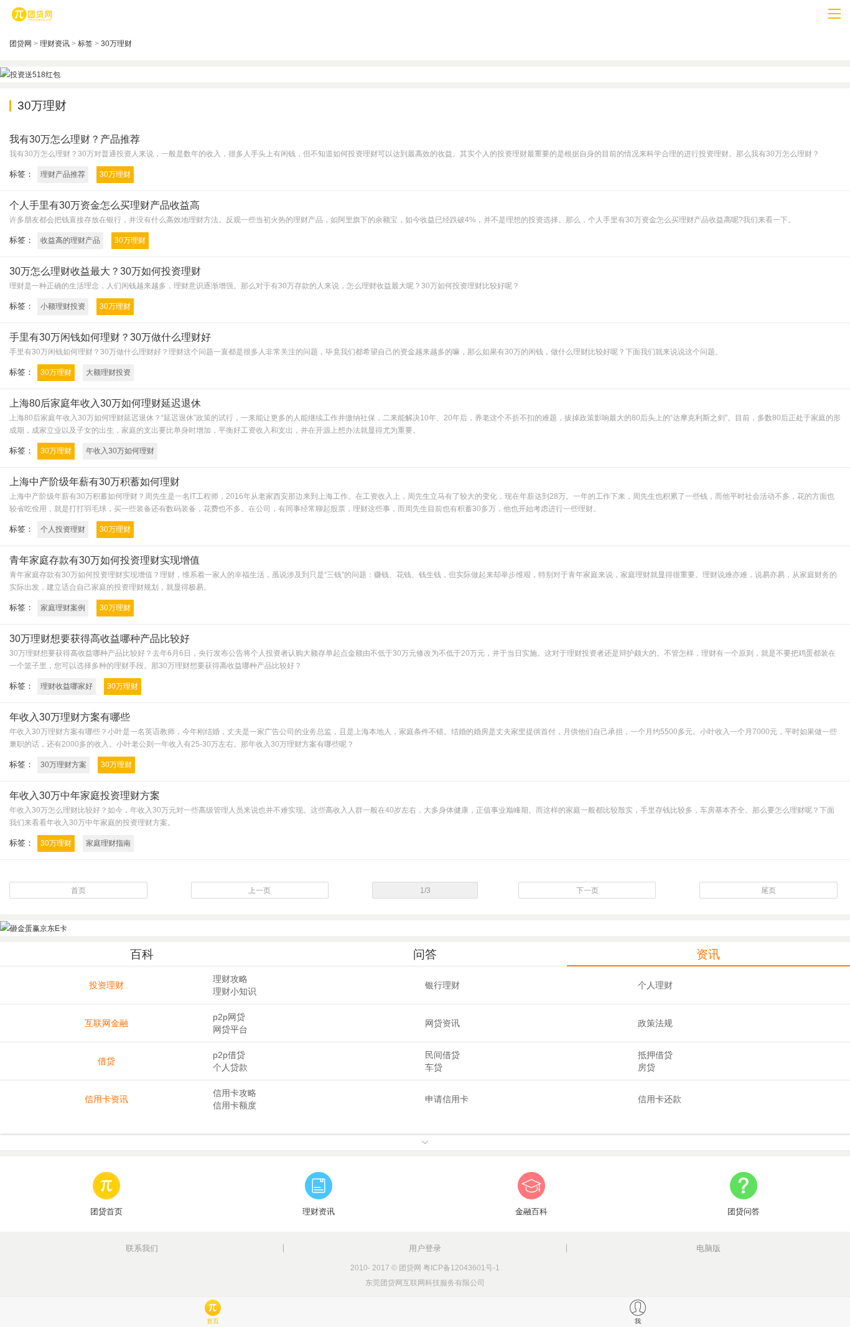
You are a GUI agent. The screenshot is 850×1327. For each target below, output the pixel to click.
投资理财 (106, 985)
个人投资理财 (62, 529)
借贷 (106, 1061)
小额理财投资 (62, 306)
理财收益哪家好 (66, 686)
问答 (425, 954)
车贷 (433, 1067)
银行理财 (442, 985)
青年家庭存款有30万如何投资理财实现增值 (104, 560)
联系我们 (142, 1248)
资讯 (708, 954)
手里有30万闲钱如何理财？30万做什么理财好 (110, 337)
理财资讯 (55, 43)
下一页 (587, 890)
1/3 (425, 890)
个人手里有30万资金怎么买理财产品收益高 (104, 205)
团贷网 (20, 43)
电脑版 (708, 1248)
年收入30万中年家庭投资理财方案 (84, 795)
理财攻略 (230, 979)
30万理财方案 (63, 764)
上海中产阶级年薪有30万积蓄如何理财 (94, 481)
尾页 (768, 890)
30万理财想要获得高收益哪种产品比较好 (99, 638)
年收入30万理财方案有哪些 (69, 717)
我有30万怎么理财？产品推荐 (74, 139)
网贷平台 (230, 1029)
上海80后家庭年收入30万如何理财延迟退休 (105, 403)
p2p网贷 (229, 1017)
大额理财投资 (108, 372)
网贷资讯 (442, 1023)
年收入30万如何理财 (120, 450)
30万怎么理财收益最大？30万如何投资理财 (105, 271)
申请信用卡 (447, 1099)
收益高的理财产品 (70, 240)
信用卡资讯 (106, 1099)
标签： (21, 174)
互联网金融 (106, 1023)
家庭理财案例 (62, 607)
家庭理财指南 (108, 843)
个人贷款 (230, 1067)
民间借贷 (442, 1055)
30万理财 (116, 43)
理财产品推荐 (62, 174)
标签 (85, 43)
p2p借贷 (229, 1055)
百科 (142, 954)
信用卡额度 (234, 1105)
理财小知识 (234, 991)
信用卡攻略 (234, 1093)
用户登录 (425, 1248)
